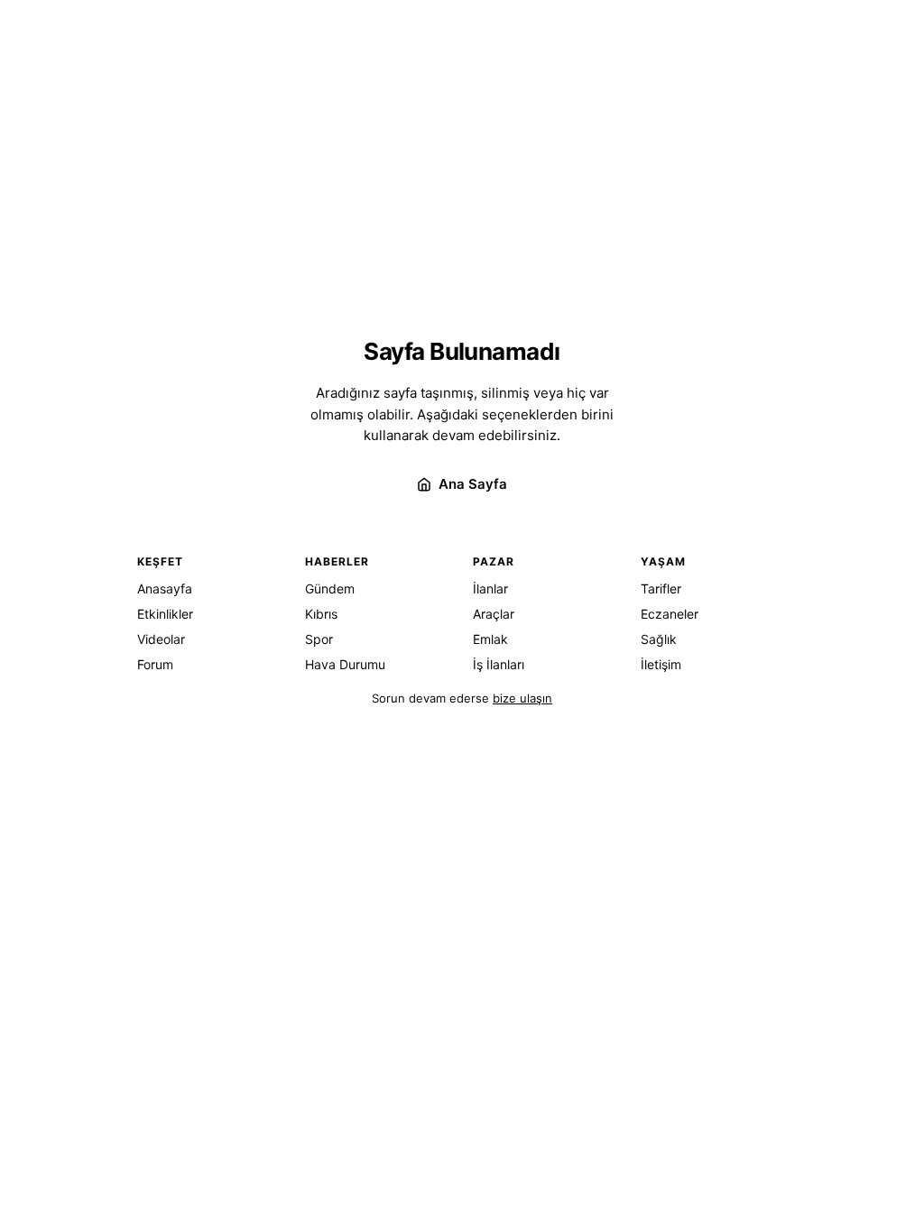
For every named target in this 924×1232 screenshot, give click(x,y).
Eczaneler (669, 613)
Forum (155, 664)
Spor (319, 639)
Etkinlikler (165, 613)
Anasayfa (164, 588)
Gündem (330, 588)
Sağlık (659, 639)
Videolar (161, 639)
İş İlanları (498, 664)
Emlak (490, 639)
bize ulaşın (522, 698)
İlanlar (490, 588)
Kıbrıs (321, 613)
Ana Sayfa (473, 483)
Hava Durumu (345, 664)
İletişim (661, 664)
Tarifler (661, 588)
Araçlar (493, 613)
